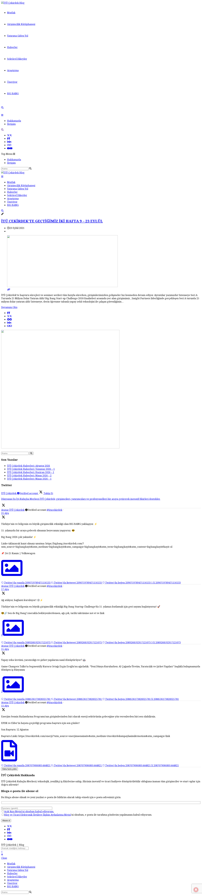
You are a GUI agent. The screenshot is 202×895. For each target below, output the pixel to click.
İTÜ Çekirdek (17, 509)
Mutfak (11, 12)
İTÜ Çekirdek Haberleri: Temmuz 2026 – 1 (31, 469)
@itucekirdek (54, 509)
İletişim (11, 124)
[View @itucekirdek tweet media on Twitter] (11, 575)
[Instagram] (9, 145)
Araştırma (13, 70)
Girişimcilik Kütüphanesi (21, 24)
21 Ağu (5, 513)
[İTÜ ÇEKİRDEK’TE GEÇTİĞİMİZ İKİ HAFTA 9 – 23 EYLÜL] (101, 288)
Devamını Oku (9, 307)
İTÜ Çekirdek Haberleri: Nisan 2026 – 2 (29, 475)
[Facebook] (8, 138)
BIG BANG (13, 93)
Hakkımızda (14, 120)
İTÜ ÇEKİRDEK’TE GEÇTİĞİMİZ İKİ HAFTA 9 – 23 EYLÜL (52, 220)
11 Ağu (5, 705)
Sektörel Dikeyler (17, 58)
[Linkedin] (9, 141)
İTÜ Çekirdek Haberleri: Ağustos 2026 (28, 465)
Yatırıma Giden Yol (17, 35)
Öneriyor (12, 82)
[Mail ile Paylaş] (9, 326)
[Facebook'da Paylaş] (8, 312)
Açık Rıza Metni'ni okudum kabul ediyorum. (29, 811)
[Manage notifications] (196, 889)
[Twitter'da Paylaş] (9, 316)
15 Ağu (5, 649)
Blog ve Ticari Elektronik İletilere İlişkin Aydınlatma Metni (37, 814)
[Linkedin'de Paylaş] (9, 322)
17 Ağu (5, 589)
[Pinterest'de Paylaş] (9, 319)
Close (4, 858)
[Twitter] (9, 135)
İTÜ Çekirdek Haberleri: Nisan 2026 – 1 (29, 478)
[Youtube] (9, 148)
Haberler (12, 47)
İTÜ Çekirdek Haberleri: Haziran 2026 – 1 (30, 472)
